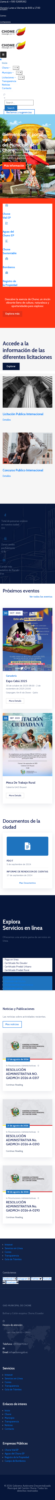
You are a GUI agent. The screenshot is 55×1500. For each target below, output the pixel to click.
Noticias (6, 84)
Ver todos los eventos (41, 596)
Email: (15, 1352)
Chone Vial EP (12, 1450)
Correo (8, 1252)
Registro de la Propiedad (17, 1457)
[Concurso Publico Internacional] (27, 448)
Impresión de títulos (15, 981)
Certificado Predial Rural (17, 970)
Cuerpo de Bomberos (15, 1461)
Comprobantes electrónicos (19, 984)
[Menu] (16, 68)
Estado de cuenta (13, 988)
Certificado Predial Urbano (18, 966)
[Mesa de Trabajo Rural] (27, 744)
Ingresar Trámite (13, 977)
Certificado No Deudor (16, 963)
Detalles (7, 419)
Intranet (9, 1244)
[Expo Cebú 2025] (27, 639)
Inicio (4, 63)
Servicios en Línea (14, 1248)
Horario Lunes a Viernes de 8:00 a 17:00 (20, 8)
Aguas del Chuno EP (15, 1453)
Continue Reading (14, 1084)
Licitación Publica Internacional (23, 414)
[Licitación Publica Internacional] (27, 391)
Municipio (7, 72)
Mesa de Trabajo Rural (20, 782)
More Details (15, 701)
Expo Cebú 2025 (16, 681)
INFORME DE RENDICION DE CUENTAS (27, 871)
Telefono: (15, 1344)
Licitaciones (8, 77)
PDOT (10, 860)
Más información (14, 165)
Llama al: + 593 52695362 (13, 1)
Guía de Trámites (13, 1259)
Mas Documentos (27, 883)
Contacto (6, 88)
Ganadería (11, 675)
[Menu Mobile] (3, 54)
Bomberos (9, 267)
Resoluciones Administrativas (22, 1065)
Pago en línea (11, 959)
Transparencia (9, 81)
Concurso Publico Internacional (23, 470)
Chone (5, 67)
